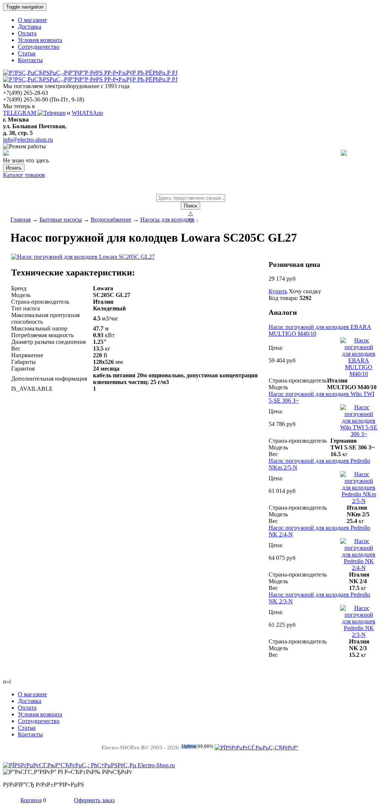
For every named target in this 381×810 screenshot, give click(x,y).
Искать (14, 168)
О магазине (32, 20)
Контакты (30, 60)
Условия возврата (40, 40)
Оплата (27, 33)
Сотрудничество (39, 46)
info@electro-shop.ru (28, 139)
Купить (278, 291)
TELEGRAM (20, 113)
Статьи (27, 53)
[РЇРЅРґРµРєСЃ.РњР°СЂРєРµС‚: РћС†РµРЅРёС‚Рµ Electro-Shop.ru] (89, 765)
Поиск (190, 206)
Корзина (31, 800)
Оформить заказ (94, 800)
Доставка (29, 26)
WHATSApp (87, 113)
